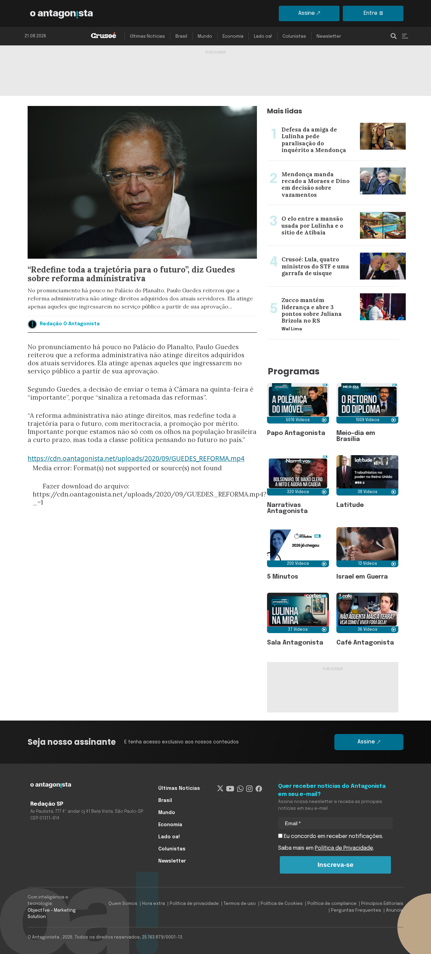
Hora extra (153, 904)
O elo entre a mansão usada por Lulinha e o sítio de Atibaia (332, 213)
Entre (370, 13)
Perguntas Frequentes (356, 910)
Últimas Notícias (147, 36)
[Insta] (249, 788)
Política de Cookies (282, 904)
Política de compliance (332, 904)
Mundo (205, 36)
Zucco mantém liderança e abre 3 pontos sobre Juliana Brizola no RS (327, 294)
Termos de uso (240, 904)
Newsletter (329, 36)
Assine (306, 13)
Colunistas (294, 36)
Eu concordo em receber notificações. (333, 836)
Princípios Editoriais (382, 904)
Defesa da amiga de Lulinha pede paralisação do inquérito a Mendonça (328, 124)
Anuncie (394, 910)
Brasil (181, 36)
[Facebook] (259, 788)
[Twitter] (220, 788)
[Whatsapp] (240, 788)
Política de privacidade (194, 904)
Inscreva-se (336, 864)
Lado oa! (263, 36)
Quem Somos (122, 904)
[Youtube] (230, 788)
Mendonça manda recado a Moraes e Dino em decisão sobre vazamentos (326, 169)
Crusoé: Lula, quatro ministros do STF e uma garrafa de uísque (323, 254)
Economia (233, 36)
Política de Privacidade (344, 848)
